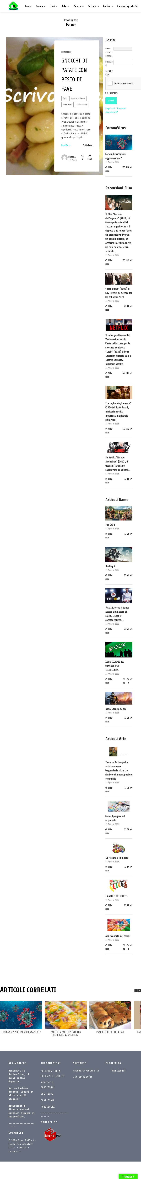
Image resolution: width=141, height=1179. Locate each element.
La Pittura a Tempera (116, 857)
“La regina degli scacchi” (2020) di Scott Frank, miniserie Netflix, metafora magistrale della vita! (118, 411)
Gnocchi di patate (78, 98)
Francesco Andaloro (72, 156)
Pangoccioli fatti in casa (110, 1032)
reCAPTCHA (109, 73)
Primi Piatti (66, 52)
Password (109, 63)
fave (65, 98)
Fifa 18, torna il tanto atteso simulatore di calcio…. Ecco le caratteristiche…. (117, 614)
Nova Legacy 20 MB (115, 708)
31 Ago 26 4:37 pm (72, 160)
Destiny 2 (110, 566)
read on (65, 145)
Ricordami (113, 93)
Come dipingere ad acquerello (115, 818)
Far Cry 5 (110, 524)
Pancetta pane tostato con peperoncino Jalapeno (66, 1034)
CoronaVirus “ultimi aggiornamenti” (115, 156)
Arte (64, 6)
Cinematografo (125, 6)
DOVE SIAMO (48, 1100)
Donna (39, 6)
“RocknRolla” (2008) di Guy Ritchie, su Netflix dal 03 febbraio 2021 (118, 293)
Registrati (110, 108)
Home (28, 6)
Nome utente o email (108, 52)
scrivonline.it (82, 105)
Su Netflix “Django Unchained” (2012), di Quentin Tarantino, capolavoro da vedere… (117, 463)
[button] (139, 990)
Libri (52, 6)
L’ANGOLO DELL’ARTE (116, 896)
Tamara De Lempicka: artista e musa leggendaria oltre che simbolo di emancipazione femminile (118, 770)
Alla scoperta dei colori (117, 936)
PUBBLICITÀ (48, 1107)
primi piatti (67, 105)
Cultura (92, 6)
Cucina (106, 6)
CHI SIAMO (47, 1094)
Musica (77, 6)
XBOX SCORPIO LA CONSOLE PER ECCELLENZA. (114, 666)
